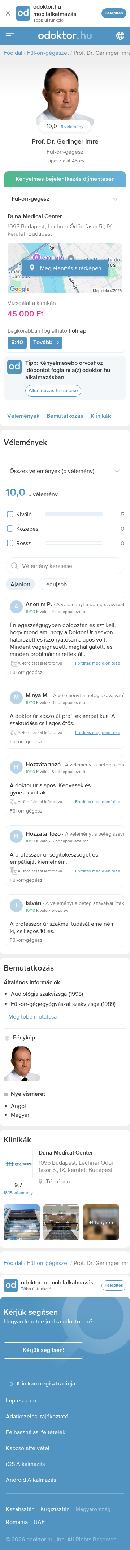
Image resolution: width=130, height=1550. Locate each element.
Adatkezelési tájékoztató (37, 1416)
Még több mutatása (32, 1016)
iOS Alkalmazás (25, 1464)
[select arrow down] (115, 199)
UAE (39, 1522)
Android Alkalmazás (31, 1479)
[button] (65, 97)
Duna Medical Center (35, 217)
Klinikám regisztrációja (46, 1384)
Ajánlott (20, 584)
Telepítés (114, 13)
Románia (17, 1522)
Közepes (27, 528)
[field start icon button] (14, 565)
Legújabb (55, 584)
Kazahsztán (20, 1509)
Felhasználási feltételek (35, 1432)
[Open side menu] (10, 35)
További (43, 343)
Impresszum (21, 1400)
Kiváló (24, 514)
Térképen (58, 1181)
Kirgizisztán (55, 1509)
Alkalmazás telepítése (53, 390)
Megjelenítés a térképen (70, 268)
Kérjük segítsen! (43, 1350)
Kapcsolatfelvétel (27, 1448)
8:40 (17, 343)
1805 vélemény (18, 1192)
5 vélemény (72, 126)
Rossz (23, 543)
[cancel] (8, 13)
